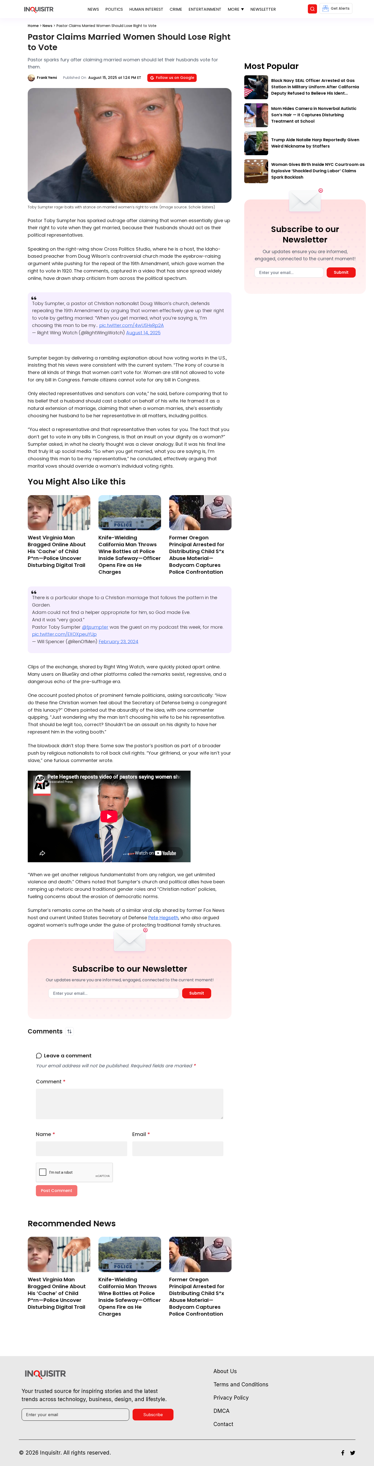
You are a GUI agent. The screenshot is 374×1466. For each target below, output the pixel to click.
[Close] (246, 297)
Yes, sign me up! (187, 349)
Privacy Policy (197, 369)
